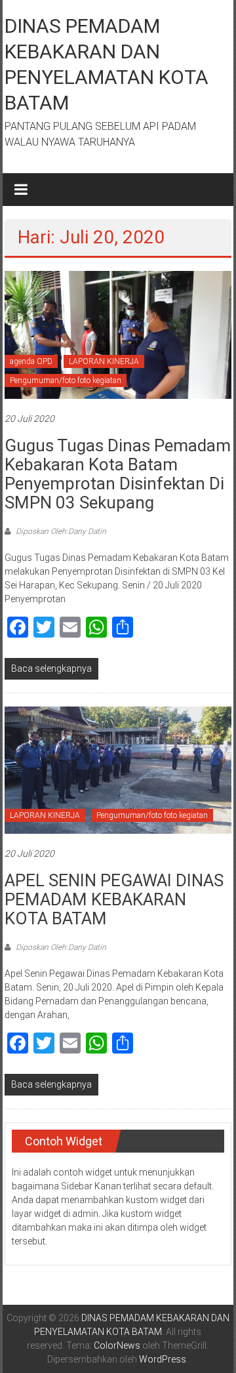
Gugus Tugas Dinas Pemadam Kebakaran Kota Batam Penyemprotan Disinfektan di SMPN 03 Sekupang (118, 474)
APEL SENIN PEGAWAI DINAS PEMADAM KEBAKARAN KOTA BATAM (114, 899)
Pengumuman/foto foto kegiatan (65, 380)
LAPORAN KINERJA (104, 361)
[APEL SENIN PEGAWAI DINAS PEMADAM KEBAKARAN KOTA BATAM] (118, 769)
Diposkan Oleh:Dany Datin (60, 531)
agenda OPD (31, 361)
